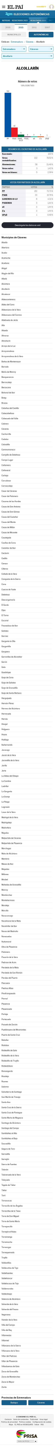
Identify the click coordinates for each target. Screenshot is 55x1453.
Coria (4, 584)
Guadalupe (6, 672)
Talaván (5, 1169)
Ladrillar (5, 786)
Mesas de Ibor (7, 864)
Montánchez (7, 895)
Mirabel (5, 879)
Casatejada (6, 538)
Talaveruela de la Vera (11, 1175)
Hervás (5, 719)
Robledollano (7, 1066)
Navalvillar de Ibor (9, 926)
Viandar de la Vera (9, 1320)
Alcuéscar (6, 294)
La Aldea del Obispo (10, 776)
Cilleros (5, 569)
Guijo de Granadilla (10, 688)
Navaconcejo (7, 916)
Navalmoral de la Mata (11, 921)
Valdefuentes (7, 1273)
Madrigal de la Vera (10, 817)
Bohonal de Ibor (8, 393)
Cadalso (5, 439)
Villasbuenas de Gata (10, 1366)
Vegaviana (6, 1314)
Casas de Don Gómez (11, 512)
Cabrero (5, 424)
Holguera (5, 729)
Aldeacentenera (8, 299)
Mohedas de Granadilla (11, 885)
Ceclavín (5, 553)
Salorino (5, 1087)
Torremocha (7, 1242)
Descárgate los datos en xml (27, 225)
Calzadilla (6, 444)
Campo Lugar (7, 460)
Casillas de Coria (9, 543)
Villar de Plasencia (9, 1361)
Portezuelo (6, 1019)
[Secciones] (3, 6)
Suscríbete (41, 7)
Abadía (4, 242)
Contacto (8, 1419)
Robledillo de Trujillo (10, 1061)
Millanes (5, 874)
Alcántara (6, 284)
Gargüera (6, 651)
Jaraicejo (6, 750)
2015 (20, 27)
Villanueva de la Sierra (11, 1346)
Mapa (11, 1425)
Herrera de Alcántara (11, 708)
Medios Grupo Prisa (27, 1441)
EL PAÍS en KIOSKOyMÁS (24, 1425)
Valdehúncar (7, 1278)
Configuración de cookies (42, 1422)
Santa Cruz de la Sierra (11, 1107)
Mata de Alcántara (9, 853)
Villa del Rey (7, 1330)
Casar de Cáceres (9, 491)
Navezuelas (6, 936)
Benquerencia (8, 377)
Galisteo (5, 631)
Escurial (5, 620)
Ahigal (4, 268)
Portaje (5, 1014)
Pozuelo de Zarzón (9, 1024)
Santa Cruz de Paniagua (12, 1112)
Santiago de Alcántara (11, 1123)
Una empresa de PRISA (27, 1434)
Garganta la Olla (8, 641)
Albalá (4, 279)
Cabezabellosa (8, 413)
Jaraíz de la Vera (9, 755)
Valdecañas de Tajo (10, 1268)
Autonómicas (41, 34)
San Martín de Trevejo (11, 1097)
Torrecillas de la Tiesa (11, 1211)
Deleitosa (6, 595)
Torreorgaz (6, 1247)
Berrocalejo (7, 382)
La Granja (6, 797)
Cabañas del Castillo (10, 408)
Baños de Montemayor (11, 361)
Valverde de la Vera (10, 1304)
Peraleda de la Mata (10, 967)
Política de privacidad (9, 1422)
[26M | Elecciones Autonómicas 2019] (28, 14)
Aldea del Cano (8, 304)
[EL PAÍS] (15, 6)
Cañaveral (6, 470)
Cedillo (4, 558)
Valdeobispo (7, 1294)
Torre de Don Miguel (10, 1216)
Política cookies (25, 1422)
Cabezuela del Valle (10, 418)
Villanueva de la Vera (10, 1351)
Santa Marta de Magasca (12, 1118)
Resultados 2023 (20, 20)
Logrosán (6, 807)
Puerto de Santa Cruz (11, 1035)
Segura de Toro (8, 1149)
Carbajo (5, 475)
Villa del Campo (8, 1325)
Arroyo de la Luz (8, 346)
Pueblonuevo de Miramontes (14, 1030)
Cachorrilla (6, 434)
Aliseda (5, 330)
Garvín (4, 662)
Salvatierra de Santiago (12, 1092)
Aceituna (5, 263)
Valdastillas (6, 1263)
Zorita (4, 1387)
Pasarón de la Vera (10, 957)
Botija (4, 398)
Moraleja (5, 905)
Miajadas (5, 869)
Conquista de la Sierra (11, 579)
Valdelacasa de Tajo (10, 1283)
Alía (3, 325)
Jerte (4, 771)
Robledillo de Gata (9, 1050)
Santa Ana (6, 1102)
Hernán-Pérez (8, 703)
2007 (47, 27)
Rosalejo (5, 1076)
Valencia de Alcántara (11, 1299)
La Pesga (5, 802)
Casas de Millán (8, 527)
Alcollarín (6, 289)
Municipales (14, 34)
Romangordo (7, 1071)
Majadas (5, 833)
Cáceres (5, 429)
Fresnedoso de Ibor (10, 626)
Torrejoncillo (7, 1226)
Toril (3, 1195)
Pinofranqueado (8, 993)
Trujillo (4, 1257)
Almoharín (6, 341)
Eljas (4, 610)
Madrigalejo (7, 822)
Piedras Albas (7, 988)
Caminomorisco (8, 449)
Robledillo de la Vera (10, 1055)
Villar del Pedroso (9, 1356)
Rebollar (5, 1040)
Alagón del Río (8, 273)
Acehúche (6, 258)
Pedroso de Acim (9, 962)
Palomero (6, 952)
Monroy (5, 890)
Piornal (5, 999)
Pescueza (6, 983)
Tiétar (4, 1190)
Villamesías (6, 1335)
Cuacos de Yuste (9, 589)
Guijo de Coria (7, 677)
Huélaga (5, 740)
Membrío (5, 859)
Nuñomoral (6, 942)
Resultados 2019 (38, 20)
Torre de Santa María (11, 1221)
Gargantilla (6, 646)
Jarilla (4, 765)
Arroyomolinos (8, 351)
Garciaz (5, 636)
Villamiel (5, 1340)
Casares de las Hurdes (11, 501)
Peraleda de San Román (12, 973)
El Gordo (5, 605)
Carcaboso (6, 481)
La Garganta (7, 791)
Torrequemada (8, 1252)
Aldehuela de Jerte (10, 320)
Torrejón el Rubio (9, 1232)
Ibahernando (7, 745)
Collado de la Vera (9, 574)
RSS (42, 1425)
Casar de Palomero (10, 496)
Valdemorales (7, 1289)
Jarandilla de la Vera (10, 760)
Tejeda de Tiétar (9, 1185)
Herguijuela (6, 698)
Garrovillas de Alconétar (12, 657)
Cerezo (5, 563)
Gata (4, 667)
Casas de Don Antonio (11, 506)
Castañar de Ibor (9, 548)
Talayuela (6, 1180)
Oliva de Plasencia (9, 947)
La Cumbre (6, 781)
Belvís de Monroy (9, 372)
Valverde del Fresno (10, 1309)
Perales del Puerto (9, 978)
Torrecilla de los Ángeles (12, 1206)
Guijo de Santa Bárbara (11, 693)
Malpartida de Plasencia (12, 843)
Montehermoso (8, 900)
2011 (34, 27)
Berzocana (6, 387)
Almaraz (5, 336)
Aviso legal (44, 1419)
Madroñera (6, 828)
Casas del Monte (9, 522)
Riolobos (5, 1045)
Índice (37, 1425)
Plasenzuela (7, 1009)
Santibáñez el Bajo (9, 1138)
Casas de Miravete (9, 532)
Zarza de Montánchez (11, 1377)
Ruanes (5, 1081)
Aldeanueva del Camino (12, 315)
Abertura (5, 247)
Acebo (4, 253)
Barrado (5, 367)
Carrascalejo (7, 486)
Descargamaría (8, 600)
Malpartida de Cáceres (11, 838)
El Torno (5, 615)
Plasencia (6, 1004)
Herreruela (6, 714)
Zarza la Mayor (8, 1382)
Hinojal (4, 724)
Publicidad (34, 1419)
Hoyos (4, 734)
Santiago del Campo (10, 1128)
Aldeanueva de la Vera (11, 310)
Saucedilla (6, 1144)
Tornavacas (7, 1201)
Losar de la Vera (8, 812)
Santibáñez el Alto (9, 1133)
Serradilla (6, 1154)
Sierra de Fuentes (9, 1164)
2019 (7, 27)
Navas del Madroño (10, 931)
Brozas (4, 403)
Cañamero (6, 465)
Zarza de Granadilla (10, 1371)
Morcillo (5, 910)
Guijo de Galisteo (9, 683)
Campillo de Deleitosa (11, 455)
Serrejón (5, 1159)
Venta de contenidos (21, 1419)
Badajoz (14, 1402)
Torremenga (7, 1237)
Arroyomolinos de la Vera (12, 356)
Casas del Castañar (10, 517)
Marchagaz (6, 848)
